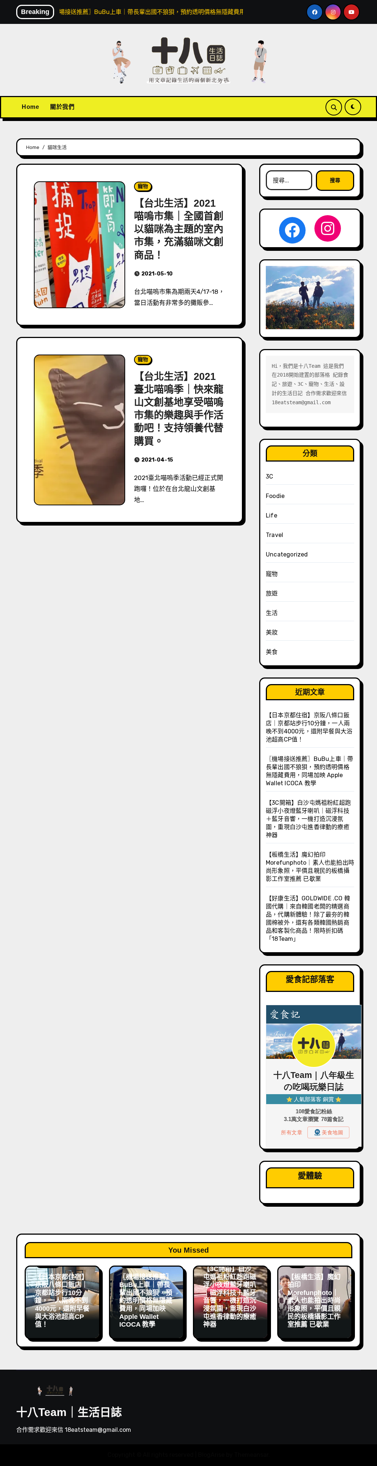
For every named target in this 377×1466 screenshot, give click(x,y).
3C (269, 476)
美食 (272, 651)
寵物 (143, 186)
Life (271, 515)
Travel (274, 534)
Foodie (275, 495)
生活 (272, 612)
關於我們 (62, 107)
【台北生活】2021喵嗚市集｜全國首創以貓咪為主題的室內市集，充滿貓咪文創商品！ (178, 229)
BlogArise (211, 1454)
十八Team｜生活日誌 (69, 1412)
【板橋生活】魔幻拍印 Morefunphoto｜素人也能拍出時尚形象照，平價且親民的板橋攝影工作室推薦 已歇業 (314, 1300)
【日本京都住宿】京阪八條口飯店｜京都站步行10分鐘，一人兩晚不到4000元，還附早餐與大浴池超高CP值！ (62, 1300)
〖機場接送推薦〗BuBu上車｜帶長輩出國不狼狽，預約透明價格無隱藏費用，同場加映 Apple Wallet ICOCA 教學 (145, 1300)
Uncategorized (287, 554)
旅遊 (272, 593)
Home (30, 107)
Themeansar (251, 1454)
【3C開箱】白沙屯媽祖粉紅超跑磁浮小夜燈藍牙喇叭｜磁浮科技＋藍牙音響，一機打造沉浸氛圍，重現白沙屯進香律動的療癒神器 (308, 819)
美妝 (272, 632)
